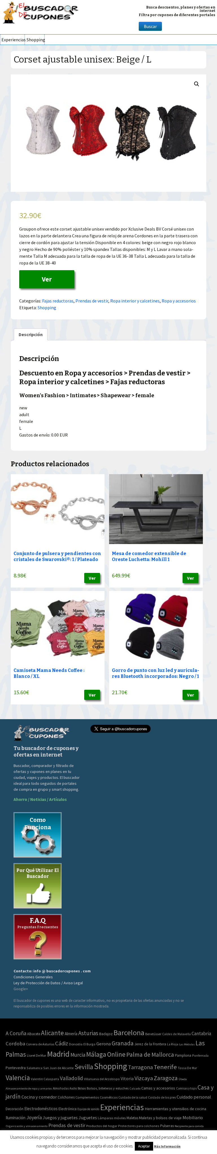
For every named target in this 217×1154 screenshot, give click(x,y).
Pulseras (167, 1125)
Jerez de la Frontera (150, 1044)
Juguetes (88, 1117)
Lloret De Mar (36, 1055)
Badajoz (106, 1033)
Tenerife (165, 1067)
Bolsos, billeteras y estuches (108, 1088)
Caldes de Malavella (176, 1034)
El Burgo (89, 1044)
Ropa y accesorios (179, 301)
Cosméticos (109, 1097)
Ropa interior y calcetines (135, 301)
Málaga (96, 1054)
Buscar (150, 26)
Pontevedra (16, 1067)
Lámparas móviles (112, 1118)
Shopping (35, 39)
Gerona (103, 1044)
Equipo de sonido (88, 1109)
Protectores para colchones (138, 1126)
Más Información (167, 1146)
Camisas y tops (186, 1088)
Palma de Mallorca (150, 1054)
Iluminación (15, 1117)
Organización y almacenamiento (26, 1126)
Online (116, 1054)
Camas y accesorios (158, 1088)
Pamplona (183, 1055)
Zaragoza (166, 1078)
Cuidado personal (194, 1097)
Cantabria (201, 1033)
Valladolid (71, 1078)
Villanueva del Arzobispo (102, 1079)
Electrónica (67, 1108)
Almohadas (61, 1088)
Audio (73, 1088)
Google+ (21, 988)
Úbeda (183, 1079)
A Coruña (16, 1033)
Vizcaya (143, 1078)
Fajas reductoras (57, 301)
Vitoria (127, 1078)
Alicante (52, 1033)
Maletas (132, 1118)
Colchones (66, 1097)
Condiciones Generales (33, 976)
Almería (71, 1033)
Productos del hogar (101, 1126)
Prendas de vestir (91, 301)
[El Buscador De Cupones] (41, 11)
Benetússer (153, 1034)
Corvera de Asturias (40, 1044)
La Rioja (172, 1044)
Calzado (134, 1088)
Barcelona (129, 1032)
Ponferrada (200, 1055)
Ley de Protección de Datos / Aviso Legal (48, 982)
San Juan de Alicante (58, 1068)
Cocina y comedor (39, 1097)
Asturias (88, 1033)
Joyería (34, 1117)
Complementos (87, 1097)
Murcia (77, 1054)
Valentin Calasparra (45, 1079)
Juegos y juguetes (60, 1117)
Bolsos (82, 1088)
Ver (47, 279)
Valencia (18, 1077)
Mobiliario (193, 1118)
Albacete (33, 1033)
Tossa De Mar (187, 1068)
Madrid (58, 1054)
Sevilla (84, 1067)
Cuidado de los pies (162, 1097)
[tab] (30, 334)
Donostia (76, 1044)
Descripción (31, 334)
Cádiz (61, 1043)
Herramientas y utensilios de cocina (175, 1108)
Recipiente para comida (189, 1126)
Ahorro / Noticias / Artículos (40, 799)
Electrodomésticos (41, 1108)
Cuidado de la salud (132, 1097)
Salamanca (34, 1068)
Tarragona (140, 1067)
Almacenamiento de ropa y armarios (29, 1088)
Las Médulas (187, 1044)
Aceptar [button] (144, 1146)
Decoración (14, 1108)
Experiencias (13, 39)
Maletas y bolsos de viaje (160, 1117)
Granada (123, 1043)
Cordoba (15, 1043)
